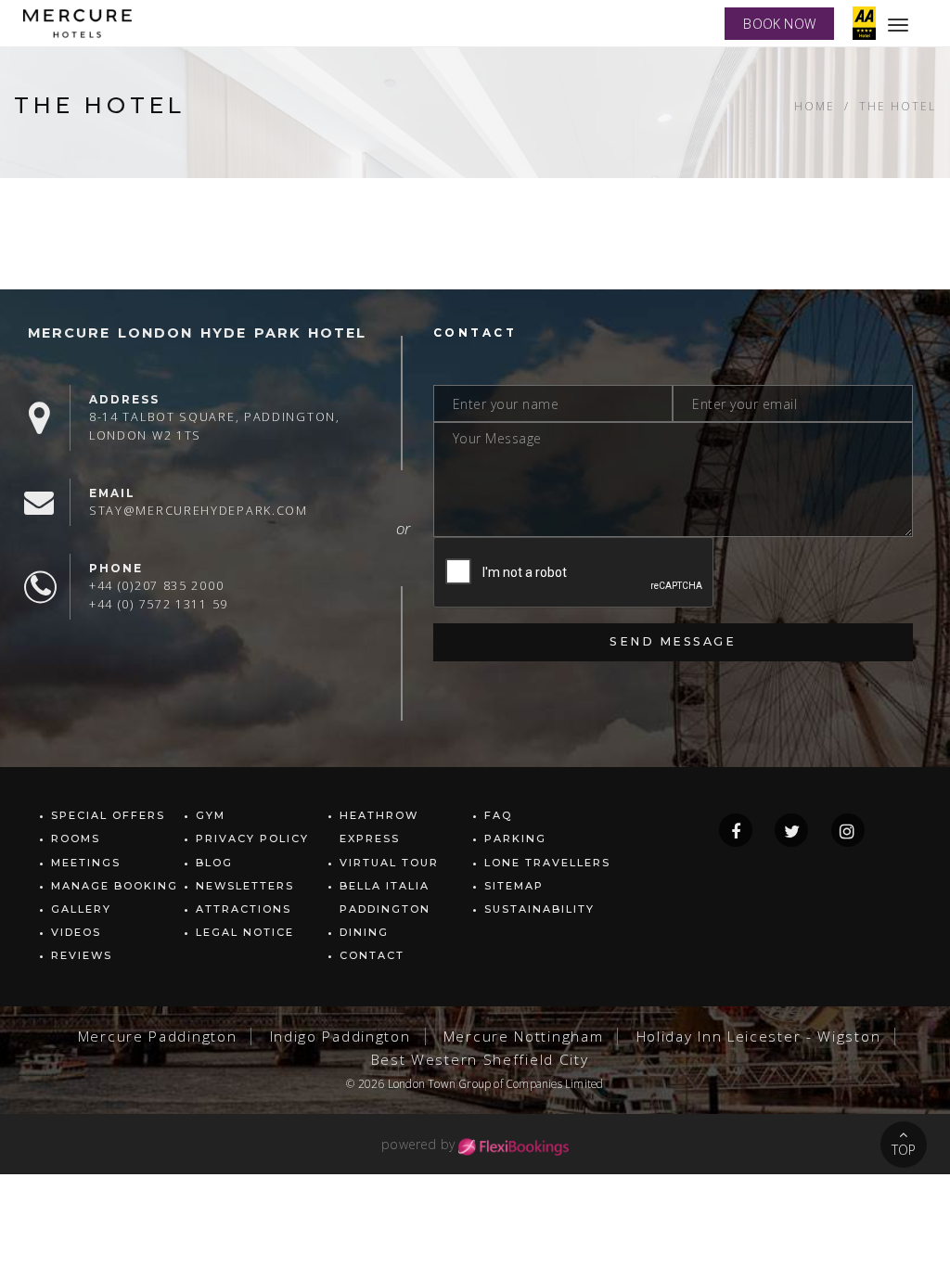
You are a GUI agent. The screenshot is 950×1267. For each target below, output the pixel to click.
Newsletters (245, 885)
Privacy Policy (252, 838)
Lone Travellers (547, 862)
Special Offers (108, 815)
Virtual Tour (389, 862)
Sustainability (539, 908)
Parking (515, 838)
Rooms (75, 838)
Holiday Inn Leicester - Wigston (758, 1036)
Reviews (81, 955)
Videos (76, 932)
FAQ (498, 815)
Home (814, 105)
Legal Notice (245, 932)
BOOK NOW (779, 23)
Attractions (243, 908)
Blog (214, 862)
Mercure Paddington (158, 1036)
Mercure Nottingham (523, 1036)
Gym (210, 815)
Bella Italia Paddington (385, 897)
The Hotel (897, 105)
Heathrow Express (379, 827)
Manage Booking (114, 885)
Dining (364, 932)
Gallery (81, 908)
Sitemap (514, 885)
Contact (372, 955)
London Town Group (439, 1083)
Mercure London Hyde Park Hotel (197, 333)
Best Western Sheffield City (480, 1060)
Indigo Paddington (340, 1036)
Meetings (86, 862)
